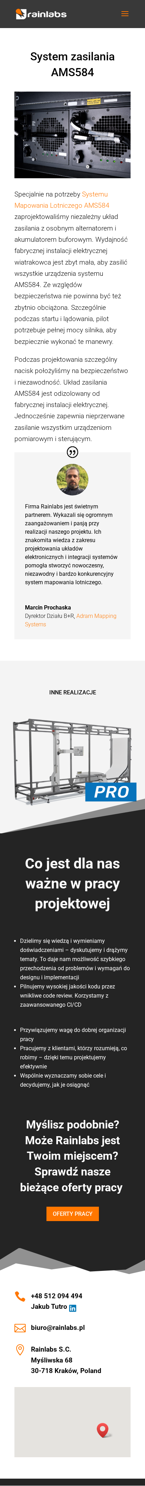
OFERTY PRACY (73, 1214)
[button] (105, 1430)
